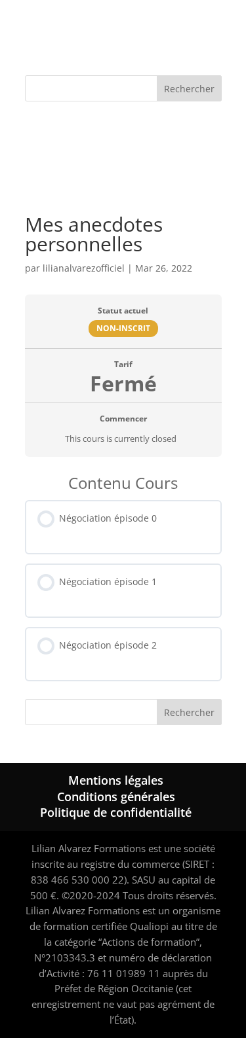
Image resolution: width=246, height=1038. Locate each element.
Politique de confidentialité (116, 812)
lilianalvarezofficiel (84, 268)
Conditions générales (116, 796)
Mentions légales (115, 780)
